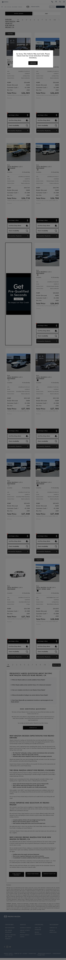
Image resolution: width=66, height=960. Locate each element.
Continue (33, 63)
